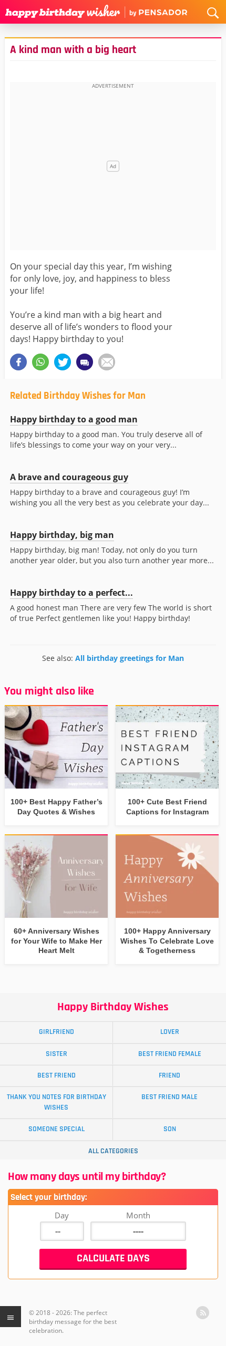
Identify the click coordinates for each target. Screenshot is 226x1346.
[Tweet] (62, 362)
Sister (56, 1054)
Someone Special (56, 1129)
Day (62, 1215)
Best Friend (56, 1075)
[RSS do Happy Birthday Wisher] (202, 1312)
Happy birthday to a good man (74, 419)
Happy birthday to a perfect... (71, 592)
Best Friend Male (169, 1097)
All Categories (113, 1151)
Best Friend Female (169, 1054)
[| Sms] (84, 362)
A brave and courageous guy (69, 477)
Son (169, 1129)
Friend (169, 1075)
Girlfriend (56, 1032)
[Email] (106, 362)
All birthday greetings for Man (129, 658)
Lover (169, 1032)
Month (138, 1215)
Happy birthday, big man (62, 535)
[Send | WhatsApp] (40, 362)
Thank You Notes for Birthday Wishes (56, 1102)
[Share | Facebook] (18, 362)
